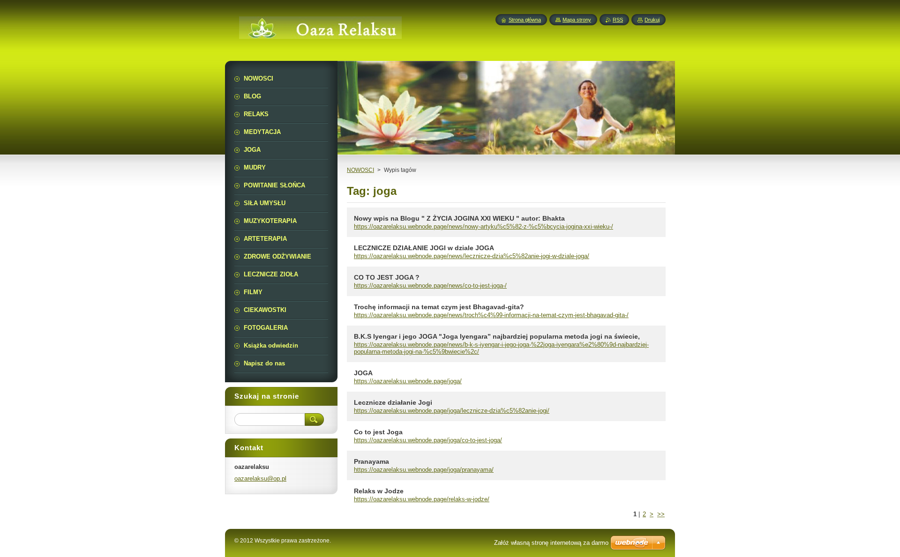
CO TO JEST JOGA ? (387, 277)
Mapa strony (576, 19)
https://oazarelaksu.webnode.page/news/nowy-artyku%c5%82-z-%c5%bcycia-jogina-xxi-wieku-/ (483, 226)
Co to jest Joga (378, 432)
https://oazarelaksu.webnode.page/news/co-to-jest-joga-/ (430, 285)
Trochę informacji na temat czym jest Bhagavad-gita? (439, 307)
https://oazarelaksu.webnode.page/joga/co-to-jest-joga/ (428, 440)
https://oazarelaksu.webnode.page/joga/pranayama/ (424, 469)
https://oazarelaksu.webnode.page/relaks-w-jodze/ (421, 499)
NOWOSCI (360, 170)
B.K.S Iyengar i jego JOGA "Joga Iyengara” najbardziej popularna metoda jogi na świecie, (497, 336)
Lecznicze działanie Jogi (393, 402)
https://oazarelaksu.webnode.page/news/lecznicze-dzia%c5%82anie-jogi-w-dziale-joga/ (471, 256)
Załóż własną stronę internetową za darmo (551, 542)
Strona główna (525, 19)
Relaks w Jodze (379, 491)
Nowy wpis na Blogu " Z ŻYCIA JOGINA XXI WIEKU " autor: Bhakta (459, 218)
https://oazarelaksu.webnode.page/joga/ (408, 381)
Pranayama (371, 461)
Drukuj (652, 19)
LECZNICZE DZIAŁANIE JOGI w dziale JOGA (424, 248)
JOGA (363, 373)
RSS (618, 19)
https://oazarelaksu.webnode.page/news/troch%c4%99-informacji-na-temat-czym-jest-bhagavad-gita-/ (491, 315)
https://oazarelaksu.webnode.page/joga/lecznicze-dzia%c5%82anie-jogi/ (451, 410)
